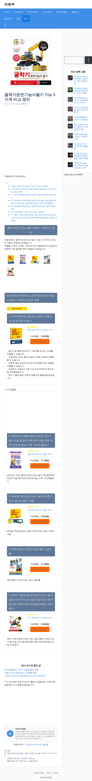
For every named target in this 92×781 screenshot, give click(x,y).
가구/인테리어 (32, 12)
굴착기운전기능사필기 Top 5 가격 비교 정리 (30, 186)
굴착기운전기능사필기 (15, 753)
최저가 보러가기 (39, 341)
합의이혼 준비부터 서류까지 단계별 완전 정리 (81, 126)
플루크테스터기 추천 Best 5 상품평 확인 (22, 761)
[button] (5, 25)
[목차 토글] (6, 183)
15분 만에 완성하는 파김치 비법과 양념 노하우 (81, 165)
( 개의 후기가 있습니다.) (39, 329)
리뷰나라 (38, 744)
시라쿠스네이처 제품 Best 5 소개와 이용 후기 (25, 675)
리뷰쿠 (9, 4)
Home (6, 12)
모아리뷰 (29, 744)
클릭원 (45, 744)
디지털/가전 (18, 12)
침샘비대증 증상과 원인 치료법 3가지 (81, 136)
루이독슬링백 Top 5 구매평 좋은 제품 (21, 669)
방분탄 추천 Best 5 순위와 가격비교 (20, 758)
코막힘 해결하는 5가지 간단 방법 (81, 118)
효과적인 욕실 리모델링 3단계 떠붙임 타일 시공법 (81, 155)
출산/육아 (8, 18)
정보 (26, 18)
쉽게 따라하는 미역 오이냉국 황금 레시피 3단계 (81, 100)
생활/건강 (75, 12)
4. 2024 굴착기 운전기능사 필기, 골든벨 (28, 212)
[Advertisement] (30, 122)
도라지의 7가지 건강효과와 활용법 (81, 146)
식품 (18, 18)
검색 (88, 60)
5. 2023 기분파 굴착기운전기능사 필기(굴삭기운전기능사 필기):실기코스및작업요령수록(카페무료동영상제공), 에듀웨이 (34, 218)
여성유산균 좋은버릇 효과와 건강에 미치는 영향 (81, 90)
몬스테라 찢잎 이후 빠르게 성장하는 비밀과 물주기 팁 (81, 79)
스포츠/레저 (47, 12)
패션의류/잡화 (61, 12)
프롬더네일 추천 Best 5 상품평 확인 (20, 672)
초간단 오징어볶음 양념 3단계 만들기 (81, 109)
